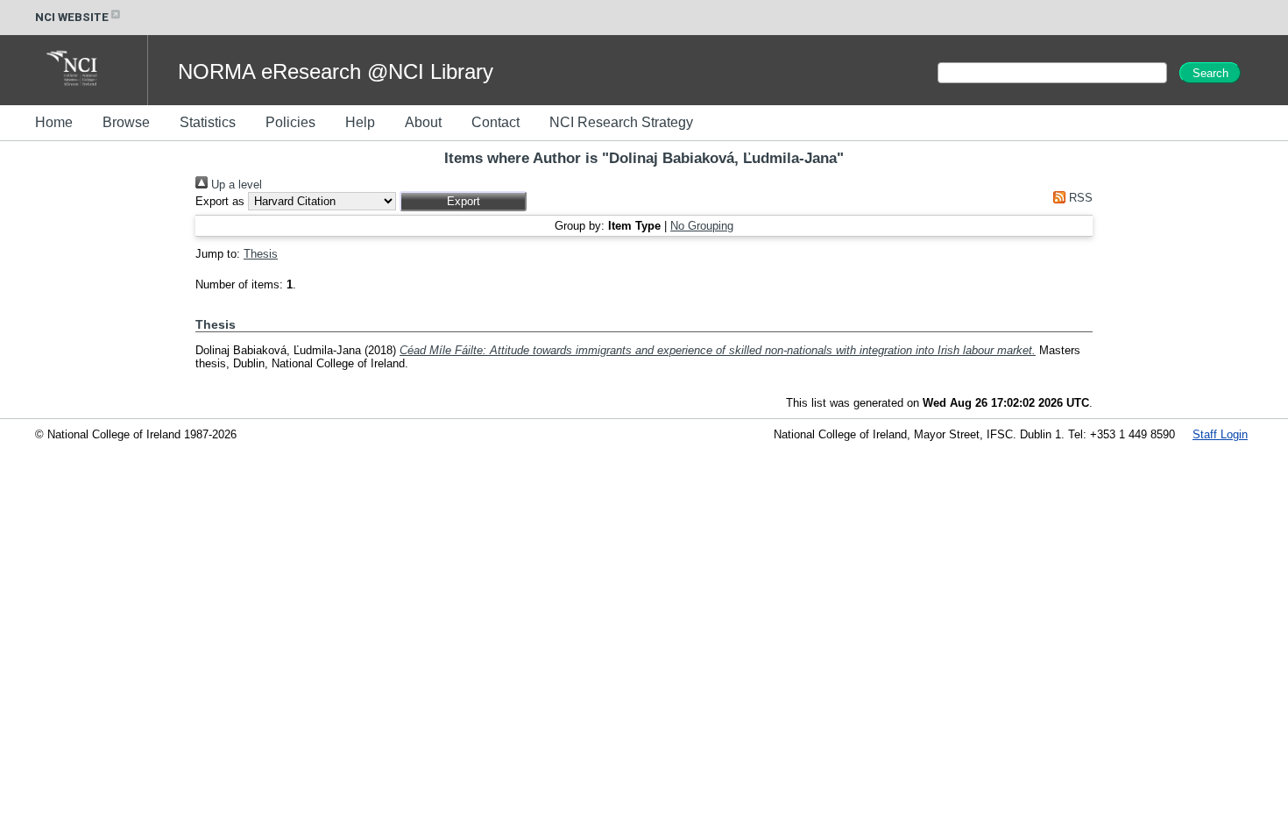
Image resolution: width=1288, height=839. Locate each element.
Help (360, 122)
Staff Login (1220, 434)
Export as (219, 201)
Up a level (235, 184)
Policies (290, 122)
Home (54, 122)
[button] (463, 201)
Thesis (261, 253)
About (423, 122)
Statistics (208, 122)
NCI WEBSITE (72, 17)
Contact (495, 122)
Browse (126, 122)
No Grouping (701, 225)
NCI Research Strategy (621, 122)
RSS (1079, 197)
